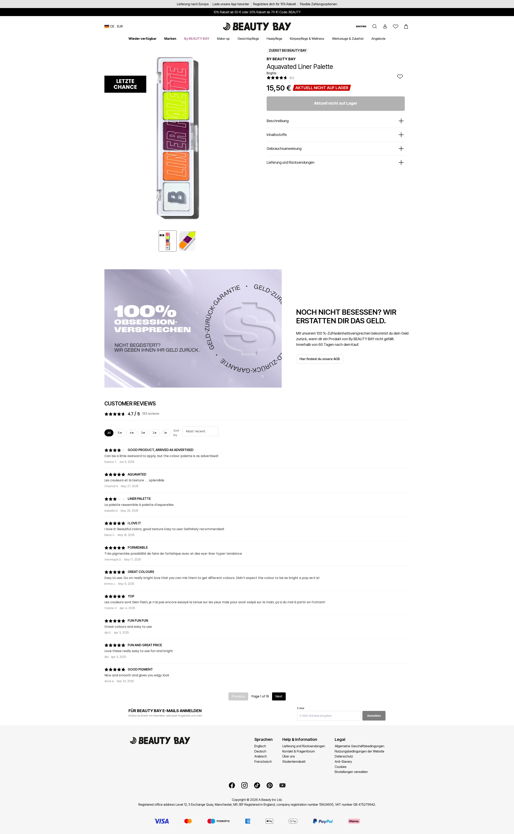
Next (278, 696)
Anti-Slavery (343, 761)
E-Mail (300, 708)
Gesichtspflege (248, 38)
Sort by (176, 433)
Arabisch (260, 756)
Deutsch (260, 751)
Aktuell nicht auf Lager (335, 103)
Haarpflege (274, 38)
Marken (170, 38)
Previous (238, 696)
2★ (155, 433)
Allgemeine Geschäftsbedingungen (359, 746)
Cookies (341, 767)
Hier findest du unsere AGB (320, 359)
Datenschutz (344, 756)
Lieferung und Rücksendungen (303, 746)
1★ (165, 433)
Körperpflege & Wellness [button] (307, 38)
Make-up (223, 38)
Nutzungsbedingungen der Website (359, 751)
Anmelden (374, 715)
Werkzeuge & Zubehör (348, 38)
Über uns (288, 756)
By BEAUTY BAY (196, 38)
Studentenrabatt (293, 761)
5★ (120, 433)
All (109, 433)
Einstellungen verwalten (351, 772)
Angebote (378, 38)
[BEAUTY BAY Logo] (257, 26)
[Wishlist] (395, 26)
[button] (374, 26)
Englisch (260, 746)
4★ (132, 433)
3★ (143, 433)
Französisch (263, 761)
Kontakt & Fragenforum (298, 751)
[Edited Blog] (361, 26)
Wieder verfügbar (142, 38)
